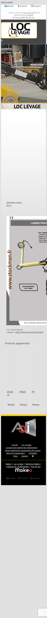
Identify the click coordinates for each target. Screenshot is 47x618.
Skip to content (7, 2)
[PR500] (23, 368)
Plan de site (36, 466)
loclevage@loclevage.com (24, 17)
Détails (12, 404)
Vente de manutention (15, 453)
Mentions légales (32, 464)
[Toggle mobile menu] (2, 40)
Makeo (8, 464)
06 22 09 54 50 (29, 13)
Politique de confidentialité (17, 466)
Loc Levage (26, 445)
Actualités (33, 453)
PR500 (22, 391)
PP (33, 391)
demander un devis (14, 202)
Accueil (15, 445)
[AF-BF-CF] (11, 368)
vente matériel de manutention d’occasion (22, 450)
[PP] (36, 368)
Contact (24, 456)
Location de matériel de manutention (21, 447)
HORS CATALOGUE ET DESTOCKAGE (29, 332)
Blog (15, 456)
